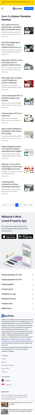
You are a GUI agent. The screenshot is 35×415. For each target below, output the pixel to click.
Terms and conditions (7, 365)
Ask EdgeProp (21, 339)
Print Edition (28, 8)
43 (25, 205)
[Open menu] (2, 8)
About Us (4, 362)
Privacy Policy (5, 368)
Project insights (11, 341)
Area (2, 341)
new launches (15, 349)
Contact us (4, 372)
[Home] (17, 8)
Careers (3, 359)
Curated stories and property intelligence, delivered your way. (16, 2)
